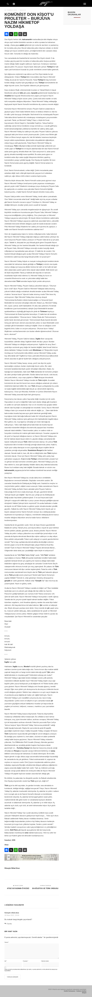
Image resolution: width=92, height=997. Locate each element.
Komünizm (32, 450)
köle (21, 93)
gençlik (7, 581)
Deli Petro (14, 830)
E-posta (25, 961)
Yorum (6, 942)
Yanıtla (9, 924)
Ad (5, 961)
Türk (16, 146)
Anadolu (7, 96)
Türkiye (50, 67)
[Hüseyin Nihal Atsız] (46, 3)
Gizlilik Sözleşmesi (69, 991)
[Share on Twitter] (11, 34)
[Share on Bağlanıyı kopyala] (20, 34)
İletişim (84, 993)
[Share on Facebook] (6, 34)
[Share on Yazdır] (25, 34)
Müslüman (37, 350)
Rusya (39, 450)
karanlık (34, 93)
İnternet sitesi (45, 961)
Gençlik (38, 581)
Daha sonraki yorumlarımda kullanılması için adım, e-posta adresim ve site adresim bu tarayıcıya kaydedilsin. (30, 970)
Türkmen (43, 311)
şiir (48, 608)
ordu (26, 833)
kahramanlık (27, 39)
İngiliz (38, 339)
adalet (22, 45)
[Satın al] (31, 860)
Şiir (41, 605)
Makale (23, 10)
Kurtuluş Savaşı (23, 748)
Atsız (6, 845)
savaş (53, 751)
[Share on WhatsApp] (16, 34)
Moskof (27, 666)
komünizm (20, 326)
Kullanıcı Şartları (81, 991)
